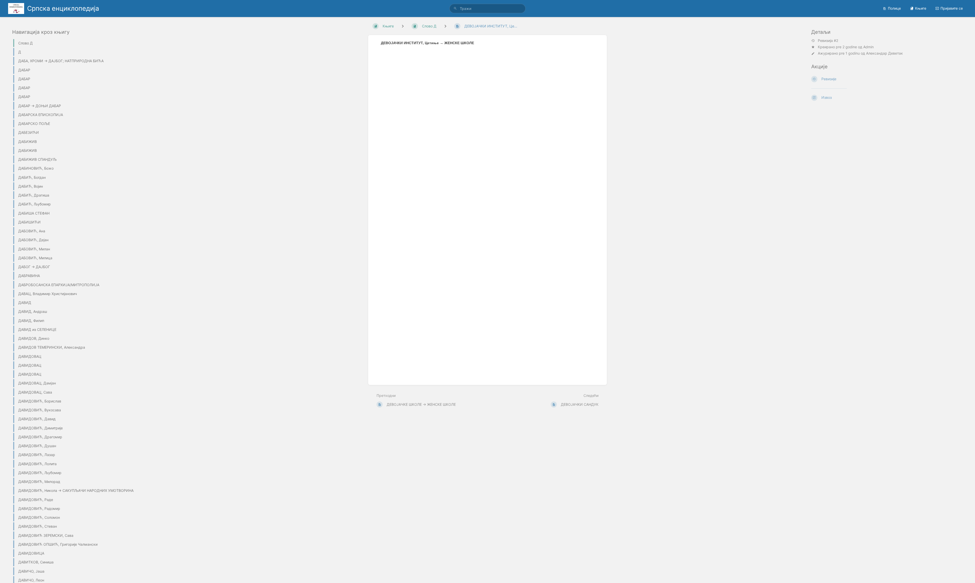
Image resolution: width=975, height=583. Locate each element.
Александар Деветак (884, 53)
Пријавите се (951, 8)
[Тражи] (455, 8)
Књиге (920, 8)
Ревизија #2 (828, 41)
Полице (894, 8)
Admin (868, 47)
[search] (487, 8)
